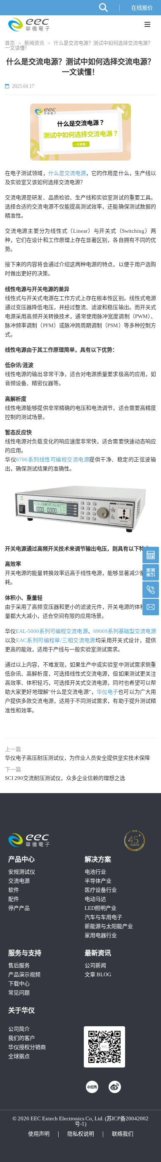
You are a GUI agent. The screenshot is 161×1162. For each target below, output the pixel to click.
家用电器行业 (101, 935)
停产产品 (19, 908)
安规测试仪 (21, 872)
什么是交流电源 (67, 173)
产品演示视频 (24, 974)
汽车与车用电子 (103, 917)
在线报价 (142, 7)
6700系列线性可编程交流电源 (52, 459)
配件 (13, 899)
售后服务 (19, 965)
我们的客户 (21, 1038)
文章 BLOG (98, 974)
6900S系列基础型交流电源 (124, 631)
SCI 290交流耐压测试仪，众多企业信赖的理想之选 (65, 778)
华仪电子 (107, 692)
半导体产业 (98, 881)
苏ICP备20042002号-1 (112, 1121)
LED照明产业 (100, 908)
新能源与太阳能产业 (109, 926)
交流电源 (19, 881)
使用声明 (39, 1133)
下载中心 (19, 983)
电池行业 (95, 872)
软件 (13, 890)
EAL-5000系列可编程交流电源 (52, 631)
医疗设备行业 (101, 890)
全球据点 (19, 1056)
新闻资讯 (34, 43)
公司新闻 (95, 965)
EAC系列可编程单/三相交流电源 (55, 640)
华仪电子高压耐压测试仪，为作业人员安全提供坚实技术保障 (77, 757)
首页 (10, 43)
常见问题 (19, 993)
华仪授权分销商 (27, 1047)
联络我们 (122, 1133)
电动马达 (95, 899)
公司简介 (19, 1029)
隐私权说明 (80, 1133)
